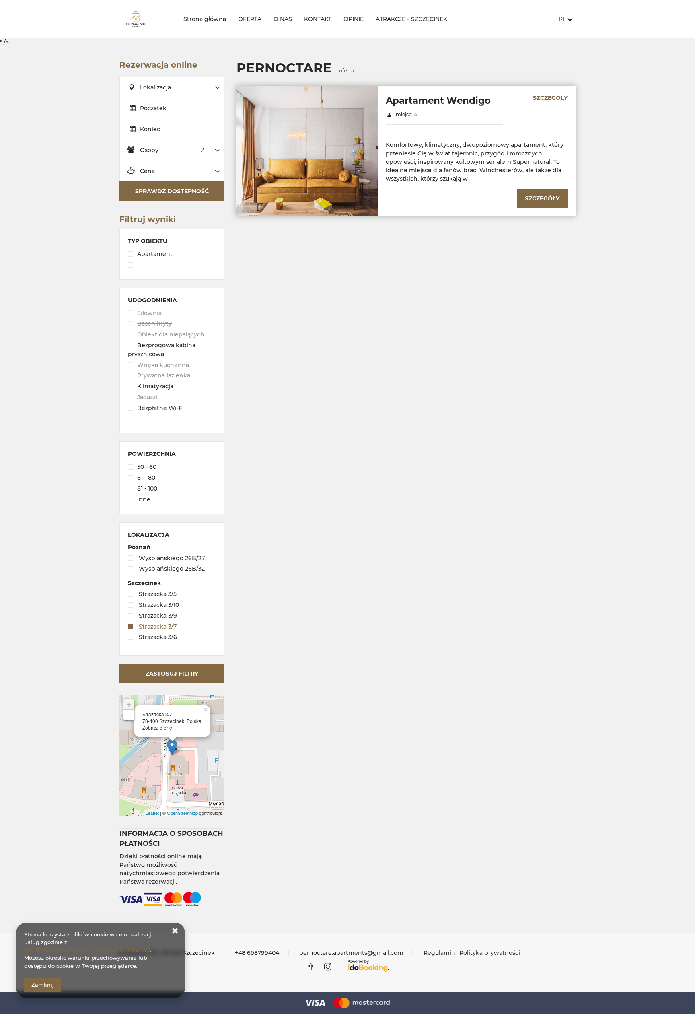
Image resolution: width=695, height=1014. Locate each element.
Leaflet (152, 813)
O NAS (282, 19)
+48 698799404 (257, 952)
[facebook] (311, 966)
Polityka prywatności (489, 952)
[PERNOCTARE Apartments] (145, 19)
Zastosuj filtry (172, 673)
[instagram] (328, 966)
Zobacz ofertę (157, 727)
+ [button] (129, 704)
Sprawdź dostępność (172, 191)
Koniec (150, 129)
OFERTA (249, 19)
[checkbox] (172, 254)
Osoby (149, 150)
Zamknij (42, 984)
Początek (153, 108)
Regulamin (439, 952)
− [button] (129, 715)
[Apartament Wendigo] (307, 151)
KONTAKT (317, 19)
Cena (147, 171)
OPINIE (353, 19)
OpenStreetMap (182, 813)
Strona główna (204, 19)
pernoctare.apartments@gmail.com (351, 952)
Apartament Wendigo (438, 100)
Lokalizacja (155, 87)
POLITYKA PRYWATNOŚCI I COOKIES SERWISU (87, 950)
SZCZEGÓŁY (550, 97)
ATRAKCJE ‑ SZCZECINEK (411, 19)
